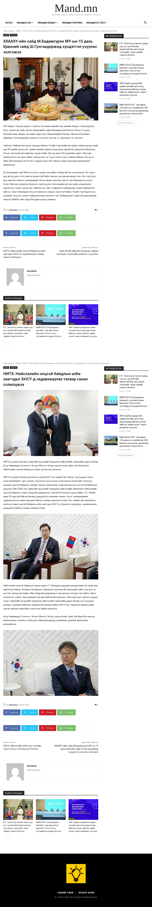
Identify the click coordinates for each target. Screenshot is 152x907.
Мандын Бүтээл (95, 23)
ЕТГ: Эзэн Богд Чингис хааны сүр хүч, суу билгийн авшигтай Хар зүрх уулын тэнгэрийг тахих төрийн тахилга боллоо (133, 49)
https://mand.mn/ (33, 275)
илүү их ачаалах (125, 122)
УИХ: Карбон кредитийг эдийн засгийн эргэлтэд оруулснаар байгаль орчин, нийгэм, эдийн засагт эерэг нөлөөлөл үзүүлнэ (133, 89)
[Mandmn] (5, 210)
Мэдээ (18, 31)
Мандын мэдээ (47, 23)
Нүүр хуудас (8, 31)
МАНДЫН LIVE (24, 23)
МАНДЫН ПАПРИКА (72, 23)
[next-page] (10, 343)
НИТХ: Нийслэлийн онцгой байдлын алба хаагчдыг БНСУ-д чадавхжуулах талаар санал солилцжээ (24, 254)
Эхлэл (9, 23)
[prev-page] (5, 343)
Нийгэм (13, 35)
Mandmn (14, 210)
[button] (145, 23)
